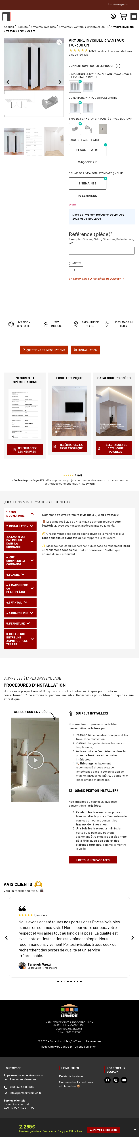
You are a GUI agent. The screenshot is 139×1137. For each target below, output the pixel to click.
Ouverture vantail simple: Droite (93, 97)
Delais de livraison (71, 1076)
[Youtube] (124, 1080)
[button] (133, 16)
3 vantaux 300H (97, 27)
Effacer (72, 204)
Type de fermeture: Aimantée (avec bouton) (100, 118)
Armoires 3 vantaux (71, 27)
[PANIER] (123, 16)
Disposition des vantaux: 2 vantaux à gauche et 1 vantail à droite (100, 75)
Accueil (9, 27)
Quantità (75, 263)
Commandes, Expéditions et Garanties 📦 (76, 1084)
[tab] (20, 514)
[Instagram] (116, 1080)
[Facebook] (107, 1080)
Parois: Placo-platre (84, 139)
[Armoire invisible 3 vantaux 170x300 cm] (34, 77)
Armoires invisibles (43, 27)
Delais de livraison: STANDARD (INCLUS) (96, 173)
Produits (22, 27)
